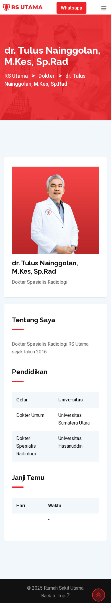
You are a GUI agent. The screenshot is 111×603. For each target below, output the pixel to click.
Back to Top (54, 596)
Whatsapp (71, 8)
